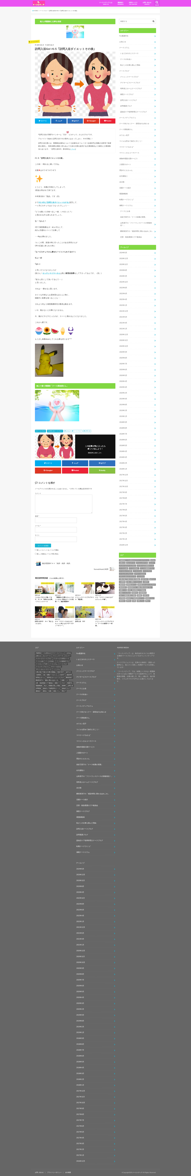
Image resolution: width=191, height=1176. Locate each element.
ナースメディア (137, 1172)
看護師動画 (123, 194)
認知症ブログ (150, 598)
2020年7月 (123, 364)
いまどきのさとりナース (129, 53)
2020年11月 (123, 340)
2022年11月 (123, 282)
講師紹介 (120, 3)
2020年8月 (123, 358)
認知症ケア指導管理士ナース (135, 598)
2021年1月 (123, 329)
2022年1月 (123, 305)
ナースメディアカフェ (127, 118)
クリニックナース (142, 563)
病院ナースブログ (127, 94)
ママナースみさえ (140, 574)
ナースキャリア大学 (126, 571)
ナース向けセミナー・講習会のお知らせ (134, 123)
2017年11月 (123, 481)
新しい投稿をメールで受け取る (47, 554)
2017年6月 (123, 510)
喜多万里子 (144, 579)
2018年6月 (123, 440)
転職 (134, 601)
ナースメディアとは (105, 3)
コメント (38, 493)
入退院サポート (125, 164)
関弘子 (148, 601)
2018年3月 (123, 457)
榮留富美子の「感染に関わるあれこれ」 (140, 587)
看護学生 (134, 593)
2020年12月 (123, 334)
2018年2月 (123, 463)
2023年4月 (123, 276)
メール (38, 526)
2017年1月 (123, 539)
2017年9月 (123, 492)
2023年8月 (123, 270)
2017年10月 (123, 486)
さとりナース (131, 563)
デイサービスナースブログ (130, 83)
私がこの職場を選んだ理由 (128, 595)
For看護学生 (123, 36)
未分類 (121, 182)
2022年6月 (123, 293)
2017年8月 (123, 498)
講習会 (129, 601)
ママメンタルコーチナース (129, 153)
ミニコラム (140, 576)
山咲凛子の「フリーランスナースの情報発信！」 (136, 224)
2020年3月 (123, 387)
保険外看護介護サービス (128, 158)
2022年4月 (123, 299)
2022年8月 (123, 288)
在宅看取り (123, 176)
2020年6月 (123, 369)
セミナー (152, 563)
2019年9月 (123, 399)
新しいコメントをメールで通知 (47, 550)
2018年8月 (123, 428)
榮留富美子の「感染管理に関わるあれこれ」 (136, 231)
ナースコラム (124, 48)
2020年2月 (123, 393)
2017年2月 (123, 533)
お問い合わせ (147, 3)
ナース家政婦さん (126, 129)
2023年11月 (123, 264)
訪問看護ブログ (126, 106)
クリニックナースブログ (129, 77)
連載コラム (140, 601)
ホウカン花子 (124, 135)
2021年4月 (123, 323)
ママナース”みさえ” (126, 147)
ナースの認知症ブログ (147, 568)
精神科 (139, 595)
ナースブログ (41, 431)
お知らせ (122, 42)
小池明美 (122, 582)
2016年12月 (123, 545)
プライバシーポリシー (54, 1172)
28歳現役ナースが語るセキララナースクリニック (134, 560)
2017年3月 (123, 527)
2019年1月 (123, 416)
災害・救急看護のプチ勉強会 (131, 237)
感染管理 (122, 584)
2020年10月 (123, 346)
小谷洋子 (146, 582)
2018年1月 (123, 469)
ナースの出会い (126, 59)
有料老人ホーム (131, 584)
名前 (37, 516)
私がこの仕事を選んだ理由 (130, 65)
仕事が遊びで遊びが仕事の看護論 (129, 579)
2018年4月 (123, 451)
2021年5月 (123, 317)
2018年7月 (123, 434)
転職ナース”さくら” (126, 199)
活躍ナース (123, 590)
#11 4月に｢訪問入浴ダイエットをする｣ (53, 202)
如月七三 (152, 579)
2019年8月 (123, 404)
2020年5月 (123, 375)
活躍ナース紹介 (125, 188)
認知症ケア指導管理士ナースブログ (133, 112)
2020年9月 (123, 352)
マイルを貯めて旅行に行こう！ (131, 141)
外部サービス (133, 3)
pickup (68, 431)
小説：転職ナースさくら (134, 582)
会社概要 (68, 1172)
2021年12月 (123, 311)
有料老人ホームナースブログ (131, 88)
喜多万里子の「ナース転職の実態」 (133, 217)
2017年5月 (123, 516)
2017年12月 (123, 475)
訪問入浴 (87, 431)
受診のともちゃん (126, 170)
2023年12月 (123, 258)
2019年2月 (123, 410)
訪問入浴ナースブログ (55, 431)
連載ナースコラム (126, 205)
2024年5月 (123, 253)
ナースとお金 (125, 211)
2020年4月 (123, 381)
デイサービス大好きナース (145, 565)
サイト (37, 535)
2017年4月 (123, 521)
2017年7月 (123, 504)
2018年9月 (123, 422)
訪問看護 (122, 598)
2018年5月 (123, 445)
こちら (72, 149)
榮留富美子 (123, 587)
